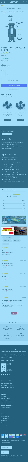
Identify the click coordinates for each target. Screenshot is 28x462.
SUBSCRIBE (11, 232)
